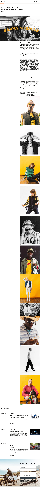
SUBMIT (28, 477)
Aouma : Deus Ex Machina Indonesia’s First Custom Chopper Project (19, 416)
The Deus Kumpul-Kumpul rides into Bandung (18, 446)
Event (11, 443)
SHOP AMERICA (30, 94)
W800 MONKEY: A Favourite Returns (18, 431)
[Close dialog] (39, 456)
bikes (11, 429)
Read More (12, 423)
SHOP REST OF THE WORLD (30, 95)
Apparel (2, 5)
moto (14, 429)
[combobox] (22, 475)
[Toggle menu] (39, 2)
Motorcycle (12, 413)
